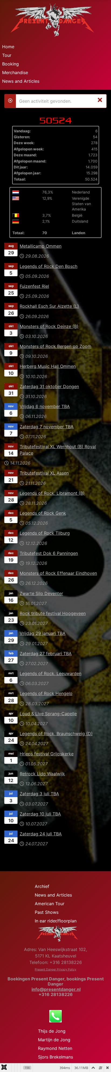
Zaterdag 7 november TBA (47, 426)
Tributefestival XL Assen (44, 473)
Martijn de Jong (54, 1039)
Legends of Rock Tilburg (45, 533)
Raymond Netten (55, 1048)
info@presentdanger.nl (56, 989)
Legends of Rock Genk (43, 513)
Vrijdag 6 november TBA (45, 406)
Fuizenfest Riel (34, 286)
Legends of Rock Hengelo (46, 693)
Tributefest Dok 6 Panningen (49, 553)
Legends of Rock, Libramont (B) (52, 493)
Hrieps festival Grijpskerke (47, 753)
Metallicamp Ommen (40, 246)
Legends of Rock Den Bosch (48, 266)
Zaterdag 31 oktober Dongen (49, 386)
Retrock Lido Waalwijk (42, 773)
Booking (10, 64)
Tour (6, 55)
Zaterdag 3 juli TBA (39, 793)
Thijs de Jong (51, 1031)
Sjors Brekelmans (55, 1057)
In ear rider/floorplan (56, 921)
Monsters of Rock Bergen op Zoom (55, 346)
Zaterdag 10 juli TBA (40, 814)
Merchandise (15, 72)
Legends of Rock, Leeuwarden (50, 673)
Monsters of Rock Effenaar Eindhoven (58, 573)
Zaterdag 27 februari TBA (46, 653)
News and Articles (20, 81)
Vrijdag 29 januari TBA (42, 633)
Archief (42, 886)
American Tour (49, 903)
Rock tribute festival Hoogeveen (53, 613)
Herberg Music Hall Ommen (48, 366)
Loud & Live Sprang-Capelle (48, 713)
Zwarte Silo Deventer (41, 593)
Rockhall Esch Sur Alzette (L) (49, 306)
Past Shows (46, 912)
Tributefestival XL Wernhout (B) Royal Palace (58, 450)
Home (8, 46)
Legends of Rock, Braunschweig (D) (56, 733)
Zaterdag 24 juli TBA (41, 833)
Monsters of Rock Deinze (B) (49, 326)
